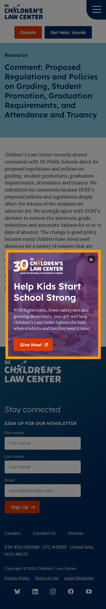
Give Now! (31, 344)
